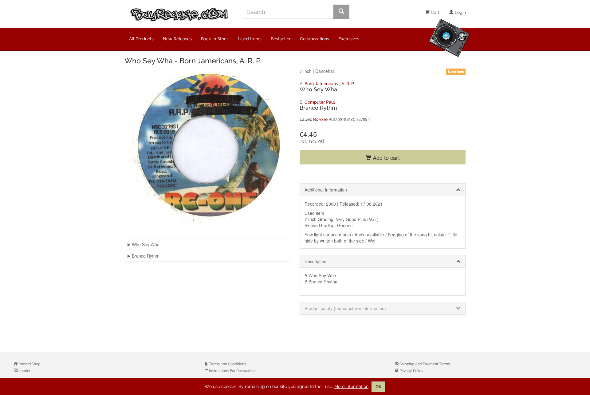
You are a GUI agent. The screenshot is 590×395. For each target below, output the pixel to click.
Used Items (250, 38)
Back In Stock (215, 38)
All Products (141, 38)
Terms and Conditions (227, 364)
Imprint (24, 371)
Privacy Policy (411, 371)
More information (351, 386)
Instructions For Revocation (232, 371)
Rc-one (320, 119)
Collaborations (314, 38)
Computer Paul (320, 102)
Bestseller (281, 38)
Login (460, 12)
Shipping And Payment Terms (424, 364)
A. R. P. (348, 83)
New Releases (177, 38)
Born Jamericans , (323, 83)
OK (378, 386)
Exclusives (348, 38)
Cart (434, 12)
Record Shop (29, 364)
